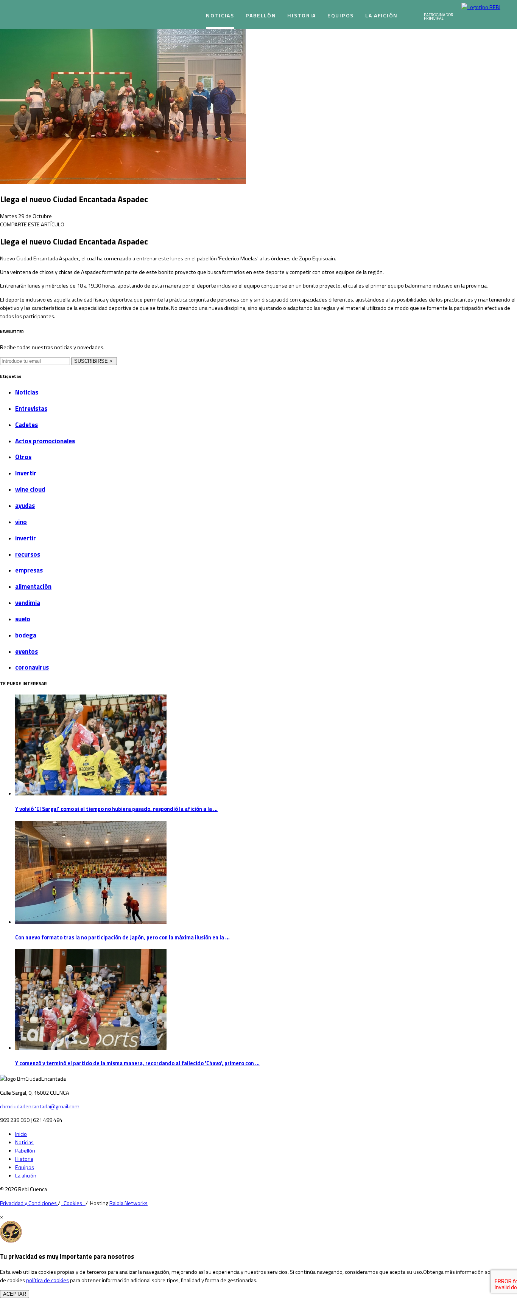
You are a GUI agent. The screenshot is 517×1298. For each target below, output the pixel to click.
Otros (23, 457)
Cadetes (26, 425)
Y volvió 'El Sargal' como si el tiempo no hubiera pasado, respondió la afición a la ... (116, 809)
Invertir (25, 473)
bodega (25, 635)
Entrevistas (31, 408)
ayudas (25, 506)
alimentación (33, 586)
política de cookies (47, 1280)
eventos (26, 651)
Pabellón (261, 15)
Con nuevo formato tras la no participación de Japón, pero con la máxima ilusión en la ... (122, 937)
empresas (29, 570)
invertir (25, 538)
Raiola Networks (128, 1203)
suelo (22, 619)
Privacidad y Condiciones (29, 1203)
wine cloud (30, 489)
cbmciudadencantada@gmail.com (39, 1106)
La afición (381, 15)
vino (21, 522)
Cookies (73, 1203)
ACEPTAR (14, 1294)
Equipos (340, 15)
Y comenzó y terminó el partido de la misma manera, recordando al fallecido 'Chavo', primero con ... (137, 1063)
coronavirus (32, 667)
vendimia (27, 603)
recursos (27, 554)
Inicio (21, 1134)
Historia (301, 15)
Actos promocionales (45, 441)
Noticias (220, 15)
